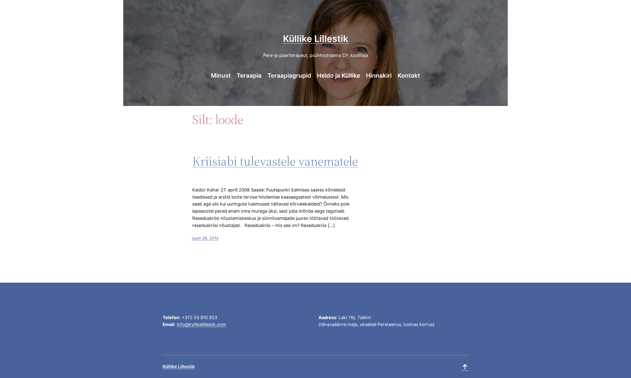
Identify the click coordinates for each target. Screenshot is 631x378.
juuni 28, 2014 (205, 238)
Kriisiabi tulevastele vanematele (275, 161)
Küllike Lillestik (315, 38)
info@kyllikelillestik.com (201, 324)
